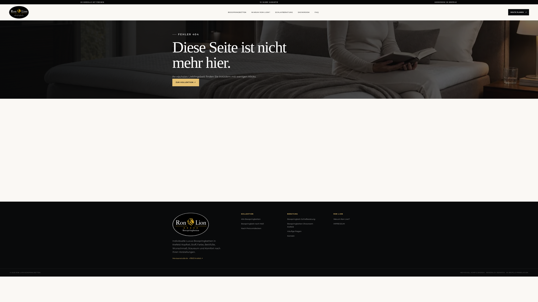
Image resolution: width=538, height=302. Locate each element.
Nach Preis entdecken (251, 228)
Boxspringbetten (237, 12)
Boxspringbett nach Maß (252, 224)
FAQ (316, 12)
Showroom (304, 12)
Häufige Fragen (294, 231)
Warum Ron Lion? (260, 12)
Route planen (519, 12)
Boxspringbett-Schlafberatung (301, 219)
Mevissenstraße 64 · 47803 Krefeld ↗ (187, 258)
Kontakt (290, 236)
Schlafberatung (284, 12)
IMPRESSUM (339, 224)
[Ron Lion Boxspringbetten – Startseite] (19, 12)
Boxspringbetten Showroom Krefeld (300, 225)
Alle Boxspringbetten (251, 219)
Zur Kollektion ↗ (186, 82)
